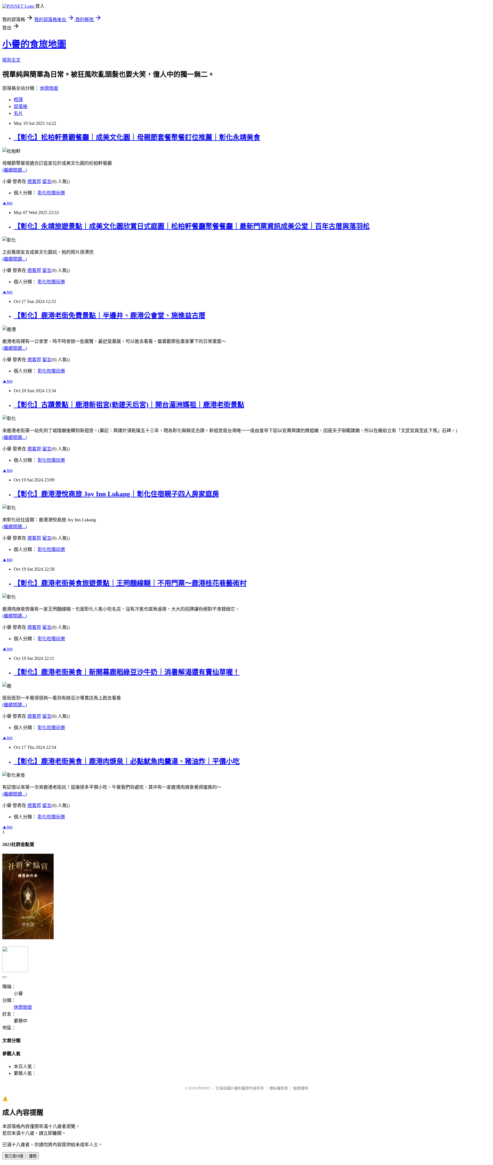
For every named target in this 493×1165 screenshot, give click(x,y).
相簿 (18, 99)
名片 (18, 113)
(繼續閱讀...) (14, 170)
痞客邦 (34, 181)
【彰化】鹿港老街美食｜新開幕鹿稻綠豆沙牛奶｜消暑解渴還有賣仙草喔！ (127, 672)
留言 (46, 181)
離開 (33, 1156)
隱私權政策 (278, 1088)
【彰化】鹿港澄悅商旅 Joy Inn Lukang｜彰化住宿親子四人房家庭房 (116, 494)
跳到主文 (11, 60)
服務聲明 (300, 1088)
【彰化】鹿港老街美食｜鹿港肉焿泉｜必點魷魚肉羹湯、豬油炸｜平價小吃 (127, 761)
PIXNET (203, 1088)
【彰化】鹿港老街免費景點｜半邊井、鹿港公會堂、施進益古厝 (109, 315)
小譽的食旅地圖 (34, 44)
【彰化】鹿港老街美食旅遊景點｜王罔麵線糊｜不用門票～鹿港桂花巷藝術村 (130, 583)
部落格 (20, 106)
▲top (7, 202)
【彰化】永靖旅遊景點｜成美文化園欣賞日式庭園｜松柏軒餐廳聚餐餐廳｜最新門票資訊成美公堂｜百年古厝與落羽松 (192, 226)
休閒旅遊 (49, 88)
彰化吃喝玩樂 (51, 192)
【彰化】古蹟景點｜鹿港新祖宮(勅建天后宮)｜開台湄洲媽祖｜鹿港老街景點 (129, 404)
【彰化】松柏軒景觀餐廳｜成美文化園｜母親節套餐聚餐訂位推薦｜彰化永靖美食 (137, 137)
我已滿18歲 (14, 1156)
